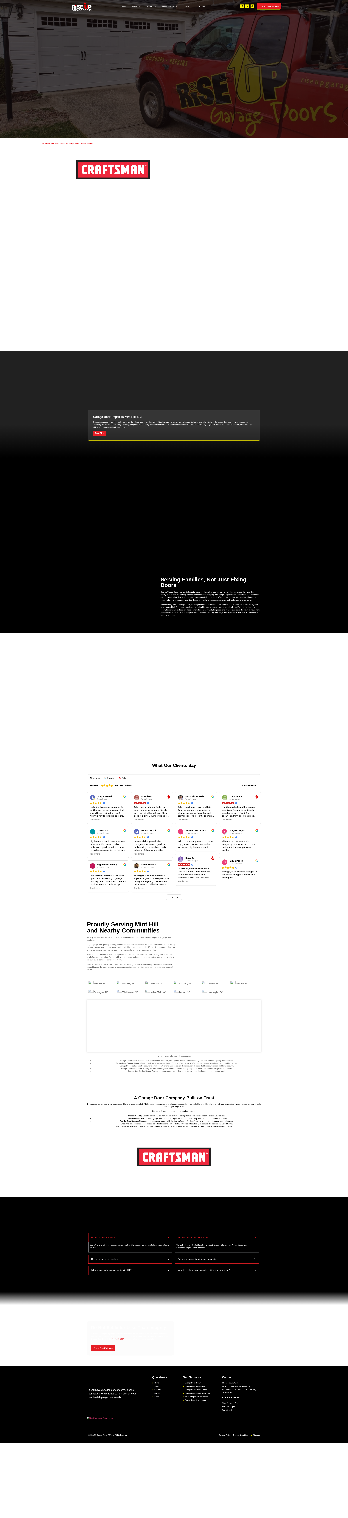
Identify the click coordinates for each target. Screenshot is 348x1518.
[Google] (252, 6)
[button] (109, 778)
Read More (100, 433)
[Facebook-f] (242, 6)
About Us (136, 6)
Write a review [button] (249, 785)
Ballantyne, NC (101, 992)
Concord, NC (185, 983)
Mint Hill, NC (242, 983)
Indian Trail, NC (158, 992)
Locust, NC (184, 992)
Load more (174, 897)
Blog (187, 6)
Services (149, 6)
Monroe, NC (213, 983)
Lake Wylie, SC (215, 992)
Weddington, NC (130, 992)
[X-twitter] (247, 6)
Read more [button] (95, 820)
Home (124, 6)
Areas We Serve (169, 6)
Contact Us (200, 6)
